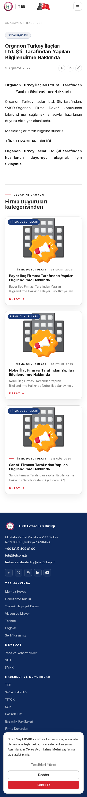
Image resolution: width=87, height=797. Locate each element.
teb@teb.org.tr (16, 555)
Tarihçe (10, 621)
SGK (8, 707)
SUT (8, 660)
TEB (8, 685)
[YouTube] (47, 572)
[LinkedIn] (38, 572)
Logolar (10, 628)
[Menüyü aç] (77, 6)
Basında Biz (13, 714)
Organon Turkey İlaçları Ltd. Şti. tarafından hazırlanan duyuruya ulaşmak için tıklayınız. (43, 157)
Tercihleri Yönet (43, 765)
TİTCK (10, 699)
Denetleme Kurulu (18, 599)
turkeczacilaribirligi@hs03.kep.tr (30, 562)
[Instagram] (28, 572)
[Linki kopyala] (78, 68)
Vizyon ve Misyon (17, 614)
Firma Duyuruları (16, 729)
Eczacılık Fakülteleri (19, 721)
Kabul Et (43, 785)
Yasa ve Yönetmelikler (21, 653)
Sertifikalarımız (15, 635)
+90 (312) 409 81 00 (20, 549)
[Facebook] (9, 572)
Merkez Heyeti (15, 592)
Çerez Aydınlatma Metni (44, 749)
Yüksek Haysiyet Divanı (22, 606)
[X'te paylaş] (61, 68)
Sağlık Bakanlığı (16, 692)
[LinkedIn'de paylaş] (70, 68)
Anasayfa (13, 23)
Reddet (43, 775)
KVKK (9, 667)
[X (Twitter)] (18, 572)
